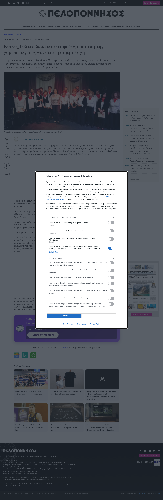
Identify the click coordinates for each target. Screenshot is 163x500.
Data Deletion (68, 324)
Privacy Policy (95, 324)
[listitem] (81, 217)
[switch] (111, 222)
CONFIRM (64, 315)
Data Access (81, 324)
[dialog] (81, 250)
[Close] (123, 176)
